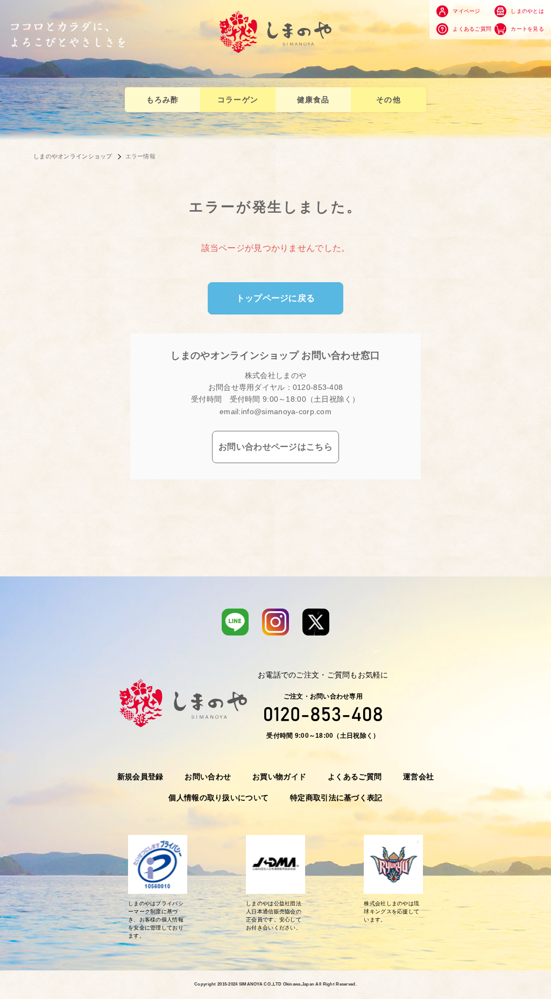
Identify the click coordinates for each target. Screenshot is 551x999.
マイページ (466, 11)
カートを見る (526, 28)
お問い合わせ (208, 776)
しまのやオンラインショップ (72, 156)
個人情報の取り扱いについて (218, 797)
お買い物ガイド (279, 776)
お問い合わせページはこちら (275, 446)
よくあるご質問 (471, 28)
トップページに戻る (275, 298)
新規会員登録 (140, 776)
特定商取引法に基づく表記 (336, 797)
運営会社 (418, 776)
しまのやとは (526, 11)
